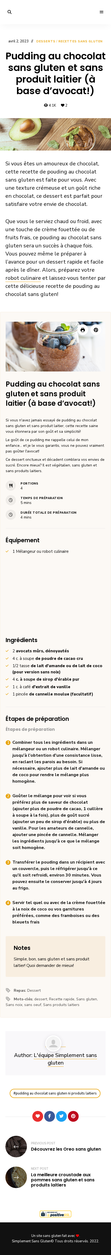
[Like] (37, 1116)
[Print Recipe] (82, 329)
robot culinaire (23, 278)
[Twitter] (61, 1116)
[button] (96, 329)
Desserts (46, 41)
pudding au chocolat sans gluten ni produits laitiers (56, 1093)
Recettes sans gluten (80, 41)
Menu (101, 12)
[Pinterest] (73, 1116)
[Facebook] (49, 1116)
